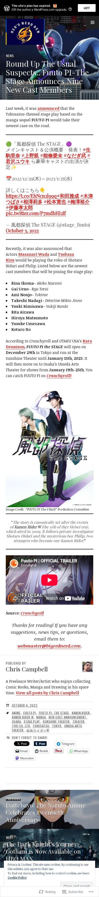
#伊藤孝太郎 (19, 207)
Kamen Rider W (23, 717)
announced (48, 108)
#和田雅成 (68, 195)
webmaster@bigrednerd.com (49, 646)
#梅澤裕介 (78, 201)
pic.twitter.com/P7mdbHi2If (36, 213)
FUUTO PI (29, 712)
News (10, 55)
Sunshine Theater (56, 721)
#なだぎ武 (75, 155)
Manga (41, 717)
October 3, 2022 (22, 230)
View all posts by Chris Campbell (47, 692)
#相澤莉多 (31, 201)
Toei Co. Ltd (21, 725)
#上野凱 (30, 155)
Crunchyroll (32, 613)
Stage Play (32, 721)
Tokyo (57, 725)
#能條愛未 (51, 155)
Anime (16, 712)
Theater (79, 721)
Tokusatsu (41, 725)
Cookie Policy (17, 877)
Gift (87, 8)
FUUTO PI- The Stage (54, 712)
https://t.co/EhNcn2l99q (31, 195)
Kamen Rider (81, 712)
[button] (92, 22)
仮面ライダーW (37, 730)
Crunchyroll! (59, 375)
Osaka (16, 721)
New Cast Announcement (67, 717)
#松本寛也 (55, 201)
